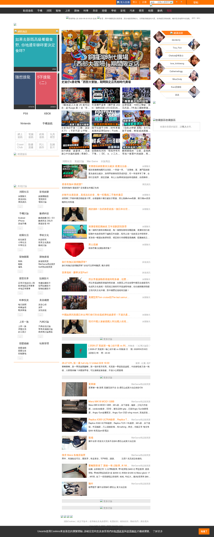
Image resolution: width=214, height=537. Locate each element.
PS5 (25, 113)
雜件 (91, 483)
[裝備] (74, 443)
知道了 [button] (204, 531)
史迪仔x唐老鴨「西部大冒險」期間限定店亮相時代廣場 (96, 82)
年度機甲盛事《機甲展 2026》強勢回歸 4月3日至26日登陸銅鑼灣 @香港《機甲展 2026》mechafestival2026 (106, 109)
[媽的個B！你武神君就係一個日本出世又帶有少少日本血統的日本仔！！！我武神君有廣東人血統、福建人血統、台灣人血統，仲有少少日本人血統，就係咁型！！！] (74, 214)
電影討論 (42, 201)
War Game (92, 161)
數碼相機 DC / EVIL (47, 217)
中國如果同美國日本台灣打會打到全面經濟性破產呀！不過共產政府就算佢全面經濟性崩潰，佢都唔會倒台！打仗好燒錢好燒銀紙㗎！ (131, 314)
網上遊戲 (20, 135)
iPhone (21, 220)
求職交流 (22, 328)
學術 (113, 10)
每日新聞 (22, 304)
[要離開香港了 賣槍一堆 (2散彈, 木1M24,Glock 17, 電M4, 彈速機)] (74, 471)
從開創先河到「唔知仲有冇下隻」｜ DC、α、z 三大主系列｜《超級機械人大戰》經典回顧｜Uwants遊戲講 (106, 155)
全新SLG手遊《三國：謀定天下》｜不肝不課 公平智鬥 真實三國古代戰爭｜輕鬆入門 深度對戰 (75, 132)
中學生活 (22, 245)
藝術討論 (42, 245)
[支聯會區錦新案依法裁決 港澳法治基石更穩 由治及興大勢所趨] (74, 171)
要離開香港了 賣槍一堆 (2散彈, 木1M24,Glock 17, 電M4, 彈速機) (122, 465)
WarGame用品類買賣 (47, 263)
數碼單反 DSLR (45, 220)
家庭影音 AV (44, 223)
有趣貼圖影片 (44, 282)
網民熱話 (22, 31)
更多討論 (107, 338)
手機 (39, 10)
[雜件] (74, 489)
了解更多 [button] (158, 531)
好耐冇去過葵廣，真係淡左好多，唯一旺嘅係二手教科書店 (92, 194)
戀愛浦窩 (22, 347)
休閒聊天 (22, 196)
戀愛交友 (22, 350)
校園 (150, 10)
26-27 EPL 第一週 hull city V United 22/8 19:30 (85, 362)
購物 (76, 10)
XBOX (47, 113)
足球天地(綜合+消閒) (27, 282)
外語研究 (42, 239)
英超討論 (79, 161)
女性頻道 (42, 310)
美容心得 (42, 304)
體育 (141, 10)
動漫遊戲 (28, 10)
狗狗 (20, 261)
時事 (86, 10)
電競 (169, 10)
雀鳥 (20, 266)
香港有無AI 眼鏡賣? (72, 184)
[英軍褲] (74, 389)
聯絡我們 (134, 521)
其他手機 (22, 223)
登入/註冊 (125, 2)
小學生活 (22, 242)
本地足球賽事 (24, 288)
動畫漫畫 (30, 146)
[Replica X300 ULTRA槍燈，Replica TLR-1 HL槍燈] (74, 425)
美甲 (40, 307)
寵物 (58, 10)
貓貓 (20, 263)
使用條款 (132, 531)
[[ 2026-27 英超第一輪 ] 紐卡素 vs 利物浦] (74, 351)
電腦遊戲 (30, 135)
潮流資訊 (22, 201)
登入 (184, 126)
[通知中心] (177, 2)
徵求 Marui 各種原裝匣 (73, 454)
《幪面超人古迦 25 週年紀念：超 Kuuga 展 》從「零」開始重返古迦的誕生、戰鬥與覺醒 (75, 109)
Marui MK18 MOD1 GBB (101, 401)
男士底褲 (93, 244)
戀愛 (104, 10)
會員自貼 (22, 198)
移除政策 (124, 521)
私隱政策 (114, 521)
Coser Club (20, 146)
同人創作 (41, 146)
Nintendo (26, 123)
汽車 (132, 10)
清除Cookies (69, 521)
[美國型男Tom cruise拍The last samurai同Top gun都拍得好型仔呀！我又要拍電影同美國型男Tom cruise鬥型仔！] (74, 302)
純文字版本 (82, 521)
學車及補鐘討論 (45, 328)
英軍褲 (92, 384)
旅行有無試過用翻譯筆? (74, 261)
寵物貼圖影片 (44, 288)
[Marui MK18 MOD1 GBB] (74, 407)
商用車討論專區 (45, 331)
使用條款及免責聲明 (98, 521)
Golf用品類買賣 (45, 266)
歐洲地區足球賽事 (26, 285)
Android (21, 217)
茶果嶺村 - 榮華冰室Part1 (75, 272)
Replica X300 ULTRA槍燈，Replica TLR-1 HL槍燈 (114, 419)
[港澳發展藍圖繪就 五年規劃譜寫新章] (74, 232)
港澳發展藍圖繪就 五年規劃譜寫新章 (108, 226)
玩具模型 (52, 135)
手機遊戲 (47, 123)
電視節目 (42, 198)
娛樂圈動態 (43, 196)
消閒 (49, 10)
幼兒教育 (22, 239)
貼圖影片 (52, 146)
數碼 (159, 10)
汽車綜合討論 (44, 326)
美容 (95, 10)
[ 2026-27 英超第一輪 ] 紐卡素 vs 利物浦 (109, 345)
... (20, 206)
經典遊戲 (41, 135)
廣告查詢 (144, 521)
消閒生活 (67, 161)
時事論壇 (22, 307)
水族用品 (105, 161)
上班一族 (22, 326)
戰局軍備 (22, 310)
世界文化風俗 (44, 242)
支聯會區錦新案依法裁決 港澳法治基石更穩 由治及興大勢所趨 (121, 166)
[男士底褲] (74, 250)
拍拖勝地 (22, 353)
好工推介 (22, 331)
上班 (67, 10)
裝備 (91, 437)
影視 (122, 10)
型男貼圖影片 (44, 285)
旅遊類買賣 (43, 261)
